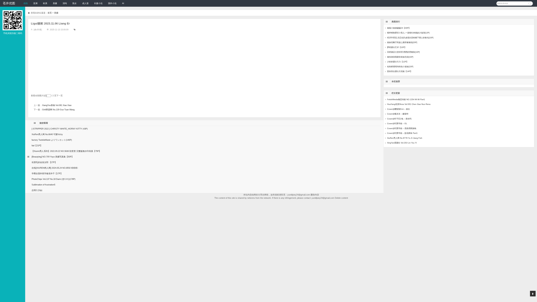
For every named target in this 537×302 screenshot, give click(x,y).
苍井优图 (9, 3)
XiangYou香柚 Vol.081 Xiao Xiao (56, 105)
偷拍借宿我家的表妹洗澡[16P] (400, 57)
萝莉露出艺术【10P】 (396, 47)
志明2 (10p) (37, 190)
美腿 (55, 3)
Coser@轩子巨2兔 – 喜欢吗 (399, 119)
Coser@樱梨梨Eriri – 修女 (398, 109)
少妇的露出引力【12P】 (397, 62)
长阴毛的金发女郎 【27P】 (44, 162)
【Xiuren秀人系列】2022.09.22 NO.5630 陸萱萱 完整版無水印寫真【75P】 (66, 151)
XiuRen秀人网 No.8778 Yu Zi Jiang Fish (404, 138)
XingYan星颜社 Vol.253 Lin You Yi (402, 143)
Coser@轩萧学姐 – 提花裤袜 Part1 (402, 133)
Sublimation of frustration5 (43, 184)
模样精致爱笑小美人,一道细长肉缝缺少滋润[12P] (408, 33)
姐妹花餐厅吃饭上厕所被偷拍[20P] (402, 42)
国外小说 (112, 3)
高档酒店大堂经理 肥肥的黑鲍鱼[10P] (403, 52)
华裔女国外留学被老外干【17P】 (47, 173)
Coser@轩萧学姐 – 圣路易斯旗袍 (401, 128)
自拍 (25, 3)
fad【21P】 (37, 145)
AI (123, 3)
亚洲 (35, 3)
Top (533, 293)
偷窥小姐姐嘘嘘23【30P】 (398, 28)
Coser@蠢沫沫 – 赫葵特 (397, 114)
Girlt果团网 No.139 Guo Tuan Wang (58, 109)
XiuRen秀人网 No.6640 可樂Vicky (47, 134)
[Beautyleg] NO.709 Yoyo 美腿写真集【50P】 (53, 156)
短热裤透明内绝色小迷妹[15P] (400, 66)
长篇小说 (98, 3)
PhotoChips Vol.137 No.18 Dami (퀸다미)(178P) (53, 179)
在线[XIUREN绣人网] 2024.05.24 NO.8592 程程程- (55, 168)
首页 (50, 13)
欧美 (45, 3)
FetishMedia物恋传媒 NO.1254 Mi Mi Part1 (406, 99)
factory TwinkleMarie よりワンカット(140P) (52, 140)
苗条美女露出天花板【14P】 (399, 71)
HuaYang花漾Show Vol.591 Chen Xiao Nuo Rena (408, 104)
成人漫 (85, 3)
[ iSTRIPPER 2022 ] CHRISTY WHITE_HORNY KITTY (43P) (60, 129)
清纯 (65, 3)
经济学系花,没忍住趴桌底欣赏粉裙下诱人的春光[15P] (410, 37)
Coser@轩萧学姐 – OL (397, 123)
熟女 (74, 3)
